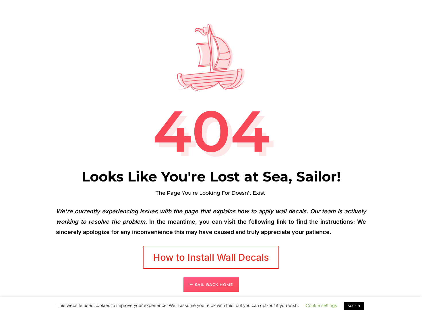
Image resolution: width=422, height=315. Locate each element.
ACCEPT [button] (354, 306)
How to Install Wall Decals (211, 257)
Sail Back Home (214, 284)
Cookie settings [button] (321, 305)
